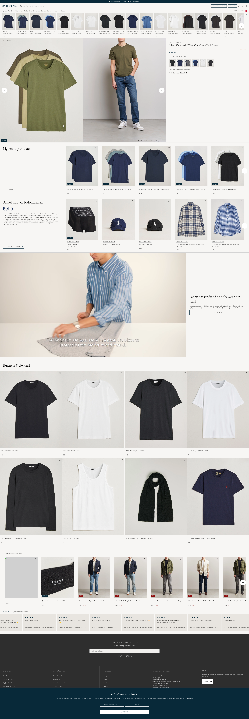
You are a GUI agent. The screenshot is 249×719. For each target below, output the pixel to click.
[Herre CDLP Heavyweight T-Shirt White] (218, 409)
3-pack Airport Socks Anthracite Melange (55, 601)
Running (49, 11)
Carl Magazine (239, 11)
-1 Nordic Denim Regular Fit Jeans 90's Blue (92, 601)
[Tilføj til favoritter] (96, 148)
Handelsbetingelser (9, 686)
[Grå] (210, 63)
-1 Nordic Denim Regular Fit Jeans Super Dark (202, 601)
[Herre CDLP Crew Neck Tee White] (93, 409)
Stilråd (232, 6)
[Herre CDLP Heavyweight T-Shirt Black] (156, 409)
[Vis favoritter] (242, 6)
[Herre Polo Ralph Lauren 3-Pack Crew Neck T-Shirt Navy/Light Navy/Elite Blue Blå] (49, 21)
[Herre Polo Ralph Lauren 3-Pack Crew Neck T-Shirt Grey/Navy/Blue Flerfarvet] (22, 21)
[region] (124, 622)
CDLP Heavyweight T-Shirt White (198, 451)
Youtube (105, 683)
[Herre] (21, 577)
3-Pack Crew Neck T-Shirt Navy (8, 33)
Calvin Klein (75, 31)
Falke (31, 31)
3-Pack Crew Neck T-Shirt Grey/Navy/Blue (22, 33)
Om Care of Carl (8, 679)
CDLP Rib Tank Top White (71, 538)
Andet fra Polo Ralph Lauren (23, 202)
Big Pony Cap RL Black (146, 244)
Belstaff (212, 31)
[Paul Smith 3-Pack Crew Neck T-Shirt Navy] (82, 187)
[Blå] (180, 63)
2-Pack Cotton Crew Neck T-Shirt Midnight (36, 33)
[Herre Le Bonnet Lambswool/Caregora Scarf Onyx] (156, 496)
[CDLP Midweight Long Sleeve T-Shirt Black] (31, 536)
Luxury (63, 11)
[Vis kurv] (245, 6)
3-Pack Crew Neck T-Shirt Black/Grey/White (63, 33)
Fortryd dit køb (57, 686)
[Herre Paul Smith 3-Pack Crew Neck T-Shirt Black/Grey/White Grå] (63, 21)
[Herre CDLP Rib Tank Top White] (93, 496)
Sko (12, 11)
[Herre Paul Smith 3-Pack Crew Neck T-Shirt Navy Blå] (8, 21)
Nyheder (4, 11)
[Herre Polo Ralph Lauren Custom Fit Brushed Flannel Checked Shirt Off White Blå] (191, 219)
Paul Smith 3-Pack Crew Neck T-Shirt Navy (80, 189)
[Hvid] (202, 63)
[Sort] (172, 63)
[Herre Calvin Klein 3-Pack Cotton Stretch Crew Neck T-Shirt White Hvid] (174, 21)
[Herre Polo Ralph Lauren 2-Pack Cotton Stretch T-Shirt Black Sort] (118, 21)
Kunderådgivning (219, 6)
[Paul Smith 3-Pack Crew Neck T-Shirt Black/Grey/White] (227, 187)
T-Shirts (8, 40)
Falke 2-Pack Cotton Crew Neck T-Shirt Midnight (154, 189)
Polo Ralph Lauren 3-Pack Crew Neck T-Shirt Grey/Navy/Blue (117, 189)
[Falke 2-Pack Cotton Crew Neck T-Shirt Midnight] (155, 187)
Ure (22, 11)
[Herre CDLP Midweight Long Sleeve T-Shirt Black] (31, 496)
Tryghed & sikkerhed (9, 683)
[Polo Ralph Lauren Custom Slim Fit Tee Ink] (218, 536)
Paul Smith (6, 31)
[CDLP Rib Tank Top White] (93, 536)
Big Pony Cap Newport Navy (111, 244)
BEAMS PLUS (89, 31)
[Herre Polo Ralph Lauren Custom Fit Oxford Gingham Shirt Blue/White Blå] (227, 219)
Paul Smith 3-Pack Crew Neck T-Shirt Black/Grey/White (223, 189)
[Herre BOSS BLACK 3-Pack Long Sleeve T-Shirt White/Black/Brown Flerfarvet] (188, 21)
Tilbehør (17, 11)
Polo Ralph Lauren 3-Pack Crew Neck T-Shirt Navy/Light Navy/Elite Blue (190, 189)
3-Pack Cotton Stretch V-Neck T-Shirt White (77, 33)
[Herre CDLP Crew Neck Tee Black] (31, 409)
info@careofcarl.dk (163, 687)
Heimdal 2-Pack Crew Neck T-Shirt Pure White (201, 33)
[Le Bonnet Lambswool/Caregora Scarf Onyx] (156, 536)
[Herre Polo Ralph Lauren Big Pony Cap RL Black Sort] (155, 219)
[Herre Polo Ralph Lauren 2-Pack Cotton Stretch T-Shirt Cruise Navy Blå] (132, 21)
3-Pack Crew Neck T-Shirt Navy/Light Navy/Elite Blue (49, 33)
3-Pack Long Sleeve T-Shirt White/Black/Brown (187, 33)
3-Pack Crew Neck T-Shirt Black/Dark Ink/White (215, 33)
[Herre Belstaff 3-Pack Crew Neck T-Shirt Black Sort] (229, 21)
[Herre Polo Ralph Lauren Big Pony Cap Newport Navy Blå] (118, 219)
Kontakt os (56, 679)
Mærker (37, 11)
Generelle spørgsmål (59, 683)
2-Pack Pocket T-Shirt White (90, 33)
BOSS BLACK (185, 31)
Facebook (106, 679)
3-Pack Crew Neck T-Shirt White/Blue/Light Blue (146, 33)
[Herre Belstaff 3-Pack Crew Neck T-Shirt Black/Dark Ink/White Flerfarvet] (215, 21)
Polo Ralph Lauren (22, 31)
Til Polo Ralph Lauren (12, 246)
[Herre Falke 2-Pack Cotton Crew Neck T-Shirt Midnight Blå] (36, 21)
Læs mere (217, 312)
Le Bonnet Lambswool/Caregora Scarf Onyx (139, 538)
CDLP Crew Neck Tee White (71, 451)
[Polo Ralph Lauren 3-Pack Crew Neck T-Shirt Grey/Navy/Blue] (118, 187)
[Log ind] (239, 6)
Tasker (26, 11)
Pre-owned (57, 11)
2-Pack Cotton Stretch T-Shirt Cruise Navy (132, 33)
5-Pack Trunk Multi (72, 244)
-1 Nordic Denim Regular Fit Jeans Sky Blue (128, 601)
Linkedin (105, 686)
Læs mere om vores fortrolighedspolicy (124, 656)
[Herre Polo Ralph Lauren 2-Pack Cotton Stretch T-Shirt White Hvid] (160, 21)
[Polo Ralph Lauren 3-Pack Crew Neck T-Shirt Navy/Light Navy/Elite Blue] (191, 187)
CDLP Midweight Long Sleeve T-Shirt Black (14, 538)
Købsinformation (58, 676)
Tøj (9, 11)
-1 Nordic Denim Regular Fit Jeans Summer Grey (166, 601)
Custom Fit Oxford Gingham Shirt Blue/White (226, 244)
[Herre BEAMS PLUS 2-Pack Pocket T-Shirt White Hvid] (91, 21)
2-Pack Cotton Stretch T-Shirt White (160, 33)
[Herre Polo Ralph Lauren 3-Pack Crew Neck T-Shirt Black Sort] (105, 21)
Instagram (106, 676)
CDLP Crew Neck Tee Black (9, 451)
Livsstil (31, 11)
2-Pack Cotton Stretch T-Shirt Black (118, 33)
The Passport (7, 676)
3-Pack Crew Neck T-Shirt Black (105, 33)
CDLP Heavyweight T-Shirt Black (136, 451)
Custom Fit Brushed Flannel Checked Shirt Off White (190, 245)
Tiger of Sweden (201, 31)
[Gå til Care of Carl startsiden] (9, 6)
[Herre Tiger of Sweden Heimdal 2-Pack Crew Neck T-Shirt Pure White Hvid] (201, 21)
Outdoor (43, 11)
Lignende (17, 149)
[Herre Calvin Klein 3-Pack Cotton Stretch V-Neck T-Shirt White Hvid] (77, 21)
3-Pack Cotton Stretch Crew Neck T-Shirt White (173, 33)
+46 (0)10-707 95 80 (161, 685)
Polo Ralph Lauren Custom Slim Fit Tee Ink (201, 538)
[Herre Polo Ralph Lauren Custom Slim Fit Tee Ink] (218, 496)
